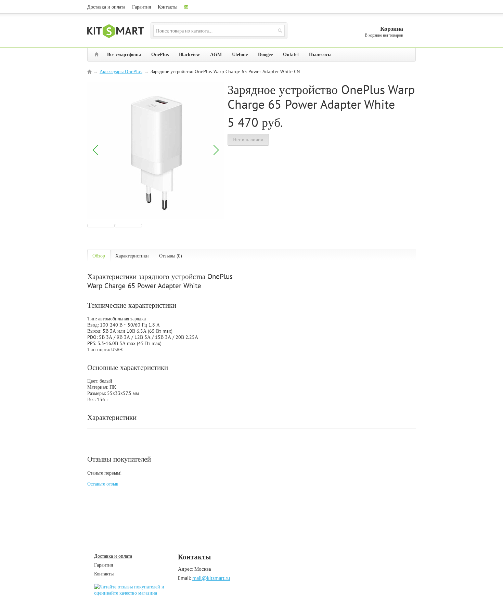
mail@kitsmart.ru (211, 577)
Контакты (167, 7)
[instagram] (226, 7)
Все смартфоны (124, 54)
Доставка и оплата (106, 7)
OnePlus (160, 54)
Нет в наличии (248, 139)
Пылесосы (320, 54)
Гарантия (141, 7)
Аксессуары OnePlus (121, 71)
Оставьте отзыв (102, 484)
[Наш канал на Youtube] (206, 7)
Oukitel (291, 54)
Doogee (265, 54)
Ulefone (240, 54)
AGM (216, 54)
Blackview (189, 54)
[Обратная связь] (187, 7)
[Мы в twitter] (243, 7)
